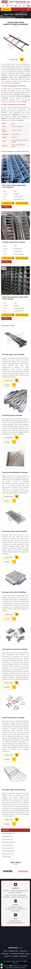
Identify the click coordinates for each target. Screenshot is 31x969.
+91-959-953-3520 (20, 909)
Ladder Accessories (7, 845)
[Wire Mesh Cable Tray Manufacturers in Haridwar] (15, 775)
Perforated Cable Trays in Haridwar (14, 531)
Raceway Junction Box (8, 848)
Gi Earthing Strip (6, 857)
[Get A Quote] (1, 967)
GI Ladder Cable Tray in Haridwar (13, 242)
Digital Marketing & (10, 967)
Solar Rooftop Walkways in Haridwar (15, 472)
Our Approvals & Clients (17, 953)
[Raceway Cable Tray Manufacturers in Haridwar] (15, 340)
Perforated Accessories (8, 842)
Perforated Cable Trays (8, 833)
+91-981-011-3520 (10, 909)
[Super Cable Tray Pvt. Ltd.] (15, 2)
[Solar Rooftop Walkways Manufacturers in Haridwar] (15, 458)
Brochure (6, 9)
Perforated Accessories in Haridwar (14, 649)
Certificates (4, 953)
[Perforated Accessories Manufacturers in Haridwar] (15, 634)
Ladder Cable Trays (7, 836)
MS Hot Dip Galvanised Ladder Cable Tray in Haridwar (15, 298)
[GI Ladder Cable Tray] (15, 225)
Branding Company (21, 967)
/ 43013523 (19, 907)
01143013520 (12, 907)
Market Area (23, 956)
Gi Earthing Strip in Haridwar (12, 415)
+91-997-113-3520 (15, 911)
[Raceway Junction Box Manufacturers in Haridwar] (15, 577)
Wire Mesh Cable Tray (8, 854)
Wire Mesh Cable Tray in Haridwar (14, 790)
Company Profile (13, 951)
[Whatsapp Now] (1, 964)
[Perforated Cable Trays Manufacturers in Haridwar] (15, 517)
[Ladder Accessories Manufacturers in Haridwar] (15, 703)
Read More (7, 385)
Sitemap (15, 956)
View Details (5, 207)
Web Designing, (24, 965)
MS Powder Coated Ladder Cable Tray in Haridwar (14, 186)
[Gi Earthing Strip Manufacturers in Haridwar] (15, 401)
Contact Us (7, 956)
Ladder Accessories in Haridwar (13, 718)
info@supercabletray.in (15, 921)
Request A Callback (21, 203)
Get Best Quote (7, 203)
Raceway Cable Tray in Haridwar (13, 354)
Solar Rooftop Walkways (8, 851)
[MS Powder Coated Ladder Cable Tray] (15, 169)
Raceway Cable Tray (7, 839)
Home (5, 951)
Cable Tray (23, 951)
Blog (27, 953)
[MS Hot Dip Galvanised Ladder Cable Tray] (15, 280)
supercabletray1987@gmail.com (15, 923)
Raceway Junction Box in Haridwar (14, 592)
